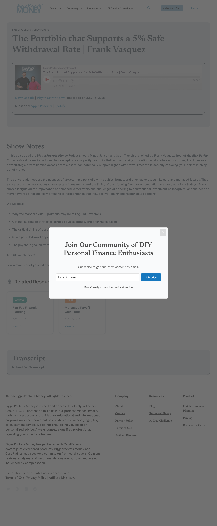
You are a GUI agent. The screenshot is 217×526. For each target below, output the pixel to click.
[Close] (163, 232)
